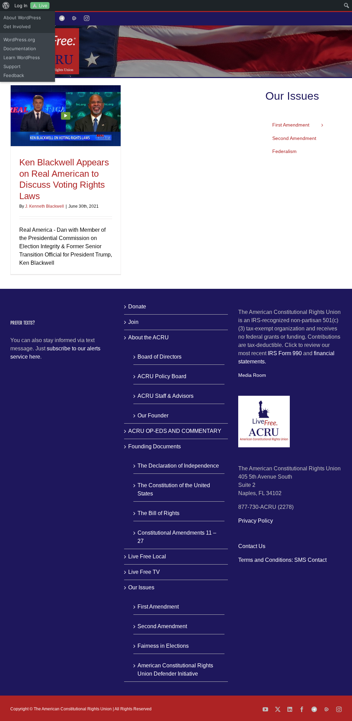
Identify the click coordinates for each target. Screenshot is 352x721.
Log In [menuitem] (21, 5)
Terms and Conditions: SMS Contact (282, 560)
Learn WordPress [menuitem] (21, 57)
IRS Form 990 (285, 353)
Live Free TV (144, 572)
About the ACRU (148, 337)
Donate (137, 306)
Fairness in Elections (163, 646)
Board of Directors (160, 357)
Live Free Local (147, 556)
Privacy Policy (255, 521)
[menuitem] (6, 5)
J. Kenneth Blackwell (44, 206)
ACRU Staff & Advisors (166, 396)
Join (133, 322)
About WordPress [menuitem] (22, 17)
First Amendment (158, 607)
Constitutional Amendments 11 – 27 (177, 537)
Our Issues (141, 587)
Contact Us (251, 546)
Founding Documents (154, 446)
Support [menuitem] (12, 66)
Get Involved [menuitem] (17, 26)
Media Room (252, 375)
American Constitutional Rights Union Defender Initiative (175, 670)
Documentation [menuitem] (19, 48)
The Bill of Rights (158, 513)
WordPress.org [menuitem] (19, 39)
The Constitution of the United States (174, 489)
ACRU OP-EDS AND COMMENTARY (174, 431)
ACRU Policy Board (162, 376)
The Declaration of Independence (178, 466)
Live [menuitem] (43, 5)
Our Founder (153, 415)
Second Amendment (162, 626)
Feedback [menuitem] (13, 75)
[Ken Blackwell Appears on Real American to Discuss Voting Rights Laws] (66, 115)
